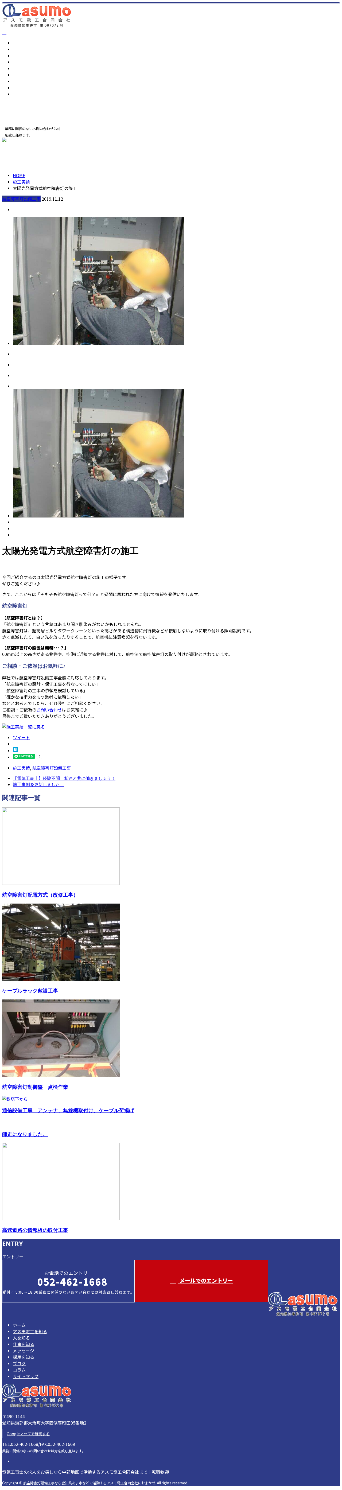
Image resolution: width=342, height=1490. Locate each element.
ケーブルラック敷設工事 (30, 990)
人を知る (21, 55)
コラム (19, 87)
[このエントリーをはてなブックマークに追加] (15, 750)
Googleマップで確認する (28, 1433)
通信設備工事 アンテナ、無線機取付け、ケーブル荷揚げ (68, 1110)
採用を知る (23, 75)
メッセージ (23, 68)
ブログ (19, 81)
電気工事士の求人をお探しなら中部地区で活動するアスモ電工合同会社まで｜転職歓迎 (85, 1472)
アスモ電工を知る (30, 49)
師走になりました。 (25, 1134)
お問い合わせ (49, 709)
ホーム (19, 43)
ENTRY (21, 140)
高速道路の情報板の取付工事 (35, 1230)
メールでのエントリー (205, 1280)
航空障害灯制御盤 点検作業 (35, 1086)
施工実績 (21, 768)
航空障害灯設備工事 (21, 199)
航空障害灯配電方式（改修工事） (40, 894)
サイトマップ (25, 94)
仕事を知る (23, 62)
